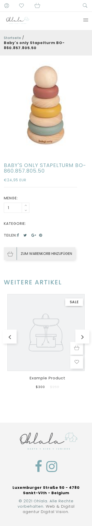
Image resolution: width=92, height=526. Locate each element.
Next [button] (82, 337)
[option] (46, 106)
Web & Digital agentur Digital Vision (49, 509)
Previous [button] (10, 337)
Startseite (12, 38)
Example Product (47, 378)
